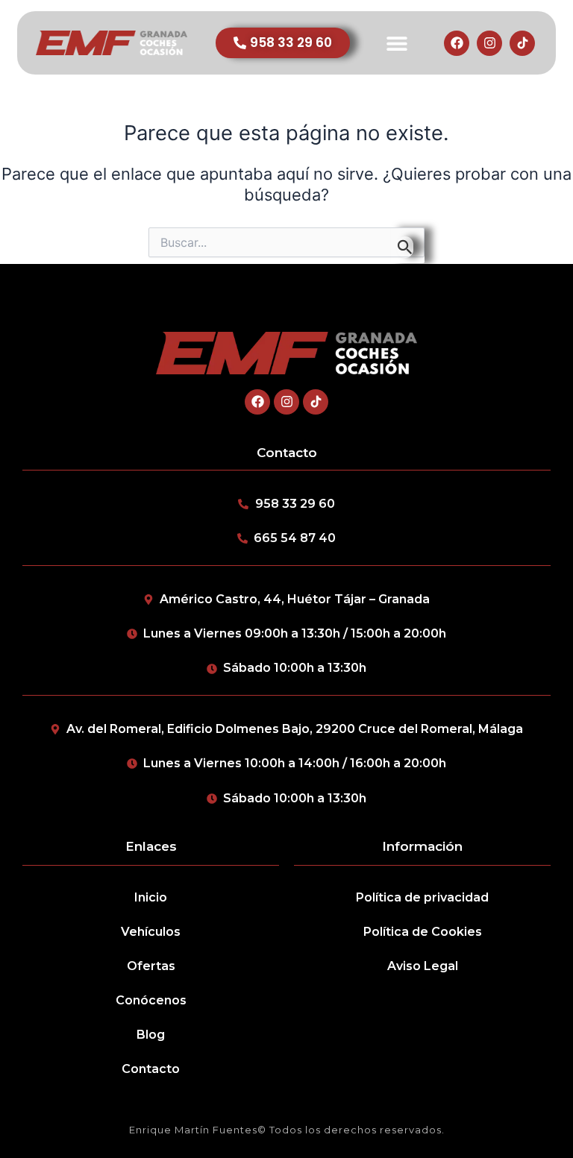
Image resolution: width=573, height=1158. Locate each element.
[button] (396, 43)
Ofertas (151, 966)
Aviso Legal (422, 966)
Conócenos (151, 1000)
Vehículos (151, 932)
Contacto (151, 1069)
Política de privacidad (422, 897)
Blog (151, 1035)
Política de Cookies (422, 932)
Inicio (150, 897)
